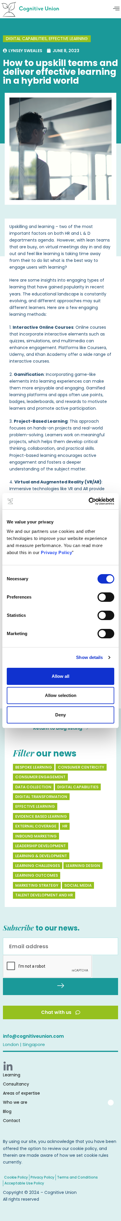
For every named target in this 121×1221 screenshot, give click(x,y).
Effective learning (68, 39)
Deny (60, 714)
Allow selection (60, 695)
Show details (89, 657)
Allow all (60, 676)
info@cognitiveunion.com (33, 1036)
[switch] (106, 597)
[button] (116, 9)
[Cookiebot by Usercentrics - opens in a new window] (88, 501)
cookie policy (83, 1148)
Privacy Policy (56, 552)
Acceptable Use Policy (24, 1183)
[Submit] (60, 986)
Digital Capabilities (26, 39)
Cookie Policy (16, 1177)
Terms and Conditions (77, 1177)
